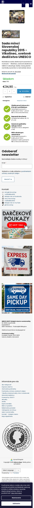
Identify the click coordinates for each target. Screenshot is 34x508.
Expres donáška (7, 404)
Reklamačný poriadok (8, 408)
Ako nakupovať (6, 385)
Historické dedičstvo (8, 395)
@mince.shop (9, 205)
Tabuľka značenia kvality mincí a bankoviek (15, 393)
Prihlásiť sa (8, 179)
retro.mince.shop (10, 199)
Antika (4, 401)
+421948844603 (10, 194)
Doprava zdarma (7, 387)
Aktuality (4, 399)
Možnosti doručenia (9, 73)
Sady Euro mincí (21, 100)
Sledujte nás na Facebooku (13, 196)
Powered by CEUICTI (8, 397)
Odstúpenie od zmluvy (9, 410)
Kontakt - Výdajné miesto (10, 414)
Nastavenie (16, 498)
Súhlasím (16, 504)
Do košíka (25, 91)
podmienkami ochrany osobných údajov (16, 172)
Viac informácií (16, 493)
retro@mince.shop (10, 192)
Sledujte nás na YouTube (12, 203)
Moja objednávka (7, 416)
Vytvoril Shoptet (18, 459)
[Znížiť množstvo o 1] (5, 91)
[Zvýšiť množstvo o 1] (14, 91)
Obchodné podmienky (9, 389)
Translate (16, 473)
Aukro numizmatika (8, 412)
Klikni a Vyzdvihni (7, 406)
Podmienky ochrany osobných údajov (14, 391)
